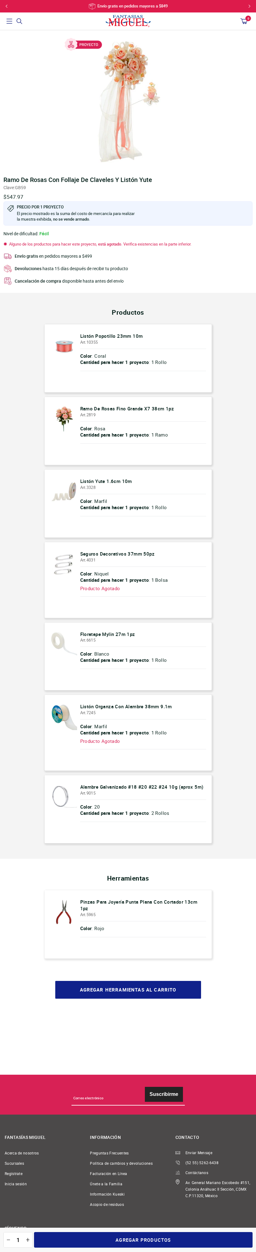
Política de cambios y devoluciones (121, 1163)
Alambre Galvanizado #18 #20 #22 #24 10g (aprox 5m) (142, 787)
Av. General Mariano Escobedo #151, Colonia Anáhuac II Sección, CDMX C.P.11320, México (217, 1189)
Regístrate (13, 1173)
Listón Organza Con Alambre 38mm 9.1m (126, 706)
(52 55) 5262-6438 (202, 1162)
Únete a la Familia (106, 1184)
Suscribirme (164, 1094)
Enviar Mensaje (198, 1152)
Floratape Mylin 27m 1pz (107, 634)
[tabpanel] (128, 101)
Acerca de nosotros (22, 1153)
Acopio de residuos (107, 1204)
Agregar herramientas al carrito (128, 990)
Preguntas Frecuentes (109, 1153)
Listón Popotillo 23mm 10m (111, 336)
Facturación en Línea (108, 1173)
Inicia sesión (16, 1184)
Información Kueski (107, 1194)
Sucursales (14, 1163)
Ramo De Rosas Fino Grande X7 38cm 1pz (127, 408)
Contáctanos (196, 1172)
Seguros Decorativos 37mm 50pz (117, 554)
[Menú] (9, 21)
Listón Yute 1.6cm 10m (106, 481)
